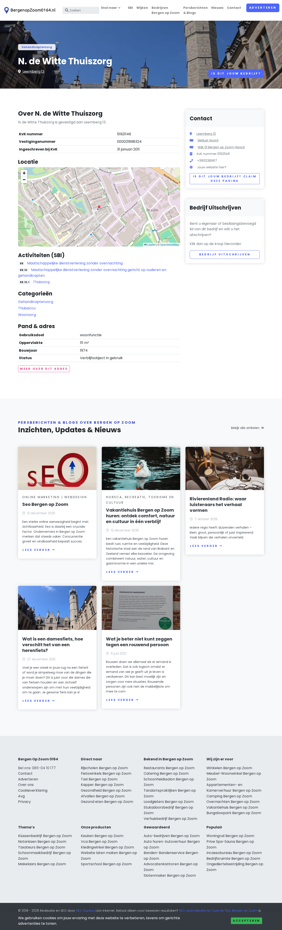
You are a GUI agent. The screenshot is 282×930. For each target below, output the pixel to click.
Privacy (24, 801)
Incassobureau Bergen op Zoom (234, 852)
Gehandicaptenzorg (37, 47)
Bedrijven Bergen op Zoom (166, 10)
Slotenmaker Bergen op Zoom (170, 875)
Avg (21, 796)
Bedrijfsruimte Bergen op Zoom (233, 858)
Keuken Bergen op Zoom (102, 835)
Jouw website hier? (211, 167)
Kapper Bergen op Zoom (102, 784)
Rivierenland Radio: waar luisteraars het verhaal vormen (218, 504)
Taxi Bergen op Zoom (99, 779)
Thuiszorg (41, 281)
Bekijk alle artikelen (245, 428)
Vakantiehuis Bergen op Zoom (232, 807)
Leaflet (151, 244)
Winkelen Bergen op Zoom (229, 767)
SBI (130, 8)
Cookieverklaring (32, 790)
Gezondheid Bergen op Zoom (106, 790)
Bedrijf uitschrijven (224, 254)
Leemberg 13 (33, 71)
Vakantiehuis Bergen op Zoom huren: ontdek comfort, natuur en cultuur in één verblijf (140, 516)
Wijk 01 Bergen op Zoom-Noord (221, 147)
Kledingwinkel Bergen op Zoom (107, 847)
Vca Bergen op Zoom (99, 841)
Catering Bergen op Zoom (166, 773)
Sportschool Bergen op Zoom (106, 864)
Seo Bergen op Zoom (45, 504)
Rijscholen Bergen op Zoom (104, 767)
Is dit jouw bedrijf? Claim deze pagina (225, 178)
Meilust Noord (208, 140)
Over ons (26, 784)
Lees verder (36, 550)
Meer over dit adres (44, 369)
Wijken (142, 8)
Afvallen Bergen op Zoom (103, 796)
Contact (234, 8)
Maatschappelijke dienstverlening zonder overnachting (75, 263)
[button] (99, 207)
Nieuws (217, 8)
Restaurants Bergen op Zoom (169, 767)
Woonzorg (27, 314)
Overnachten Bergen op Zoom (233, 801)
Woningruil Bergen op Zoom (230, 835)
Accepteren (246, 921)
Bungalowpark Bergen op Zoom (233, 812)
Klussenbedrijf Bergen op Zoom (45, 835)
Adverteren (262, 7)
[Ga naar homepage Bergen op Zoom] (29, 10)
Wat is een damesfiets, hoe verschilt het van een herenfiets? (52, 644)
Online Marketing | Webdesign (54, 497)
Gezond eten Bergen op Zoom (107, 801)
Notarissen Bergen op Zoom (42, 841)
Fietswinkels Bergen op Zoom (106, 773)
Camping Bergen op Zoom (229, 796)
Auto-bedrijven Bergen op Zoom (172, 835)
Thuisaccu (26, 308)
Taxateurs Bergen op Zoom (41, 847)
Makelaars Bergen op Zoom (42, 864)
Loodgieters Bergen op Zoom (169, 801)
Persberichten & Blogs (195, 10)
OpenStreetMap (169, 244)
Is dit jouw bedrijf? (236, 73)
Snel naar (109, 8)
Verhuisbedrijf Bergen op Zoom (170, 818)
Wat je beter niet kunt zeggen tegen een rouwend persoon (139, 642)
